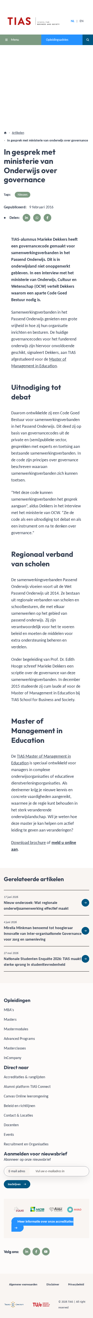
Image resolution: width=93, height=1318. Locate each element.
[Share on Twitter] (37, 218)
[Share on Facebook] (47, 218)
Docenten (11, 1125)
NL (72, 21)
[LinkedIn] (27, 1251)
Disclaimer (52, 1284)
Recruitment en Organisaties (26, 1144)
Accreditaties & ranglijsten (24, 1077)
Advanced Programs (19, 1038)
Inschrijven (14, 1184)
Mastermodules (16, 1029)
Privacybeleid (76, 1284)
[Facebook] (36, 1251)
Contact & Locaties (18, 1115)
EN (81, 21)
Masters (10, 1019)
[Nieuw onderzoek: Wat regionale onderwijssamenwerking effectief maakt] (46, 902)
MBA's (9, 1010)
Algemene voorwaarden (23, 1284)
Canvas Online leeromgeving (26, 1096)
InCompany (12, 1057)
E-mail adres (17, 1171)
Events (9, 1134)
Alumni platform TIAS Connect (27, 1086)
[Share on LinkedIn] (26, 218)
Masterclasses (15, 1048)
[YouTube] (46, 1251)
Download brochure (28, 842)
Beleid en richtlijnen (19, 1105)
